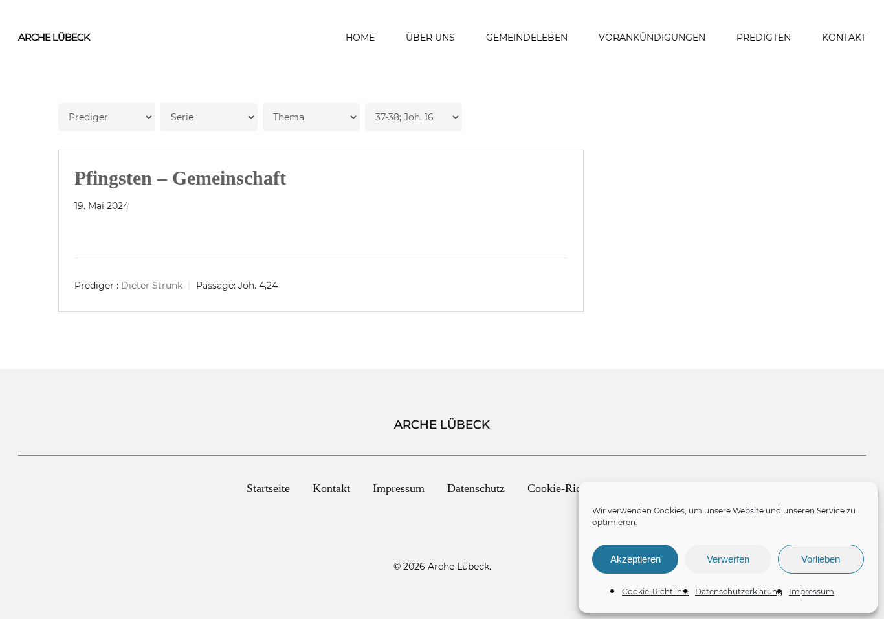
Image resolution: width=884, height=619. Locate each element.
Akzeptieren (635, 559)
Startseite (268, 488)
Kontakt (331, 488)
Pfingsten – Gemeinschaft (180, 177)
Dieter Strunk (151, 285)
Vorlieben (820, 559)
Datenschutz (476, 488)
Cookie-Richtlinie (655, 591)
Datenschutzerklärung (738, 591)
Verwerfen (728, 559)
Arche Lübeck (54, 37)
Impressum (811, 591)
